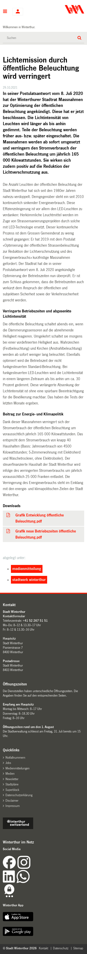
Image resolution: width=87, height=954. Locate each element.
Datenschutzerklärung (18, 795)
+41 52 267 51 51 (35, 620)
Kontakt (43, 948)
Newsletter (11, 779)
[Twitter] (30, 867)
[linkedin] (10, 882)
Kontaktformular (14, 616)
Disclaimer (11, 800)
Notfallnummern (15, 757)
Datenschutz (60, 948)
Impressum (12, 806)
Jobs (8, 763)
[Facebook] (10, 867)
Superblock (12, 790)
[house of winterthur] (18, 828)
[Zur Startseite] (64, 9)
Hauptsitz (9, 638)
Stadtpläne (11, 784)
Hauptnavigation (5, 12)
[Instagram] (23, 867)
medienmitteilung (26, 569)
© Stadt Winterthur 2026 (20, 948)
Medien (10, 773)
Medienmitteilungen (17, 768)
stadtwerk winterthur (29, 580)
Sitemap (78, 948)
